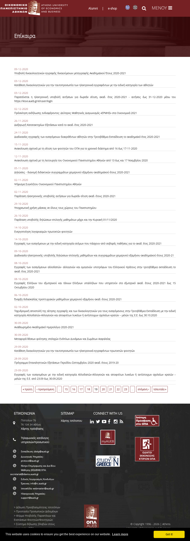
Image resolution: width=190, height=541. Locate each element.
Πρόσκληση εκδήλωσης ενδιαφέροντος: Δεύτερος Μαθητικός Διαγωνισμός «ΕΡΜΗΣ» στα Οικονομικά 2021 (75, 113)
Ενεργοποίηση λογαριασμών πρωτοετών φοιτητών (43, 231)
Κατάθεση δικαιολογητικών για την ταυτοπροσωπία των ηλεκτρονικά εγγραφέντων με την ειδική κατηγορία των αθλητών (83, 85)
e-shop (112, 8)
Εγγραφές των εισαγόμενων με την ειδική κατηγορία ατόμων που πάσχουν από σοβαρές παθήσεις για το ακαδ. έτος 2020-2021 (88, 243)
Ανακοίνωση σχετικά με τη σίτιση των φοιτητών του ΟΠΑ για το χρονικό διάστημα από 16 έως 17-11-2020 (75, 148)
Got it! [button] (169, 534)
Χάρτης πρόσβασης (32, 428)
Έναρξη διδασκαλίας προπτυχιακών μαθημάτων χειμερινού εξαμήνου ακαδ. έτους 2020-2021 (68, 299)
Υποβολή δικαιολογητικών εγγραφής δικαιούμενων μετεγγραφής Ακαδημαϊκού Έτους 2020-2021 (70, 73)
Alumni (93, 8)
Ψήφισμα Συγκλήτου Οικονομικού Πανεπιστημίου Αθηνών (47, 184)
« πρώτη (27, 389)
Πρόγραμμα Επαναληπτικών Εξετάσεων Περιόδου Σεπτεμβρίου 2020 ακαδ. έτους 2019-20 (66, 362)
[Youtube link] (105, 422)
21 (110, 389)
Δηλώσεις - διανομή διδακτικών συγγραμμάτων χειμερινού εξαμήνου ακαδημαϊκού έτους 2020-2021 (72, 172)
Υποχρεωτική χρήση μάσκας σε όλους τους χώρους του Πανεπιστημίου (55, 208)
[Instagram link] (117, 422)
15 (66, 389)
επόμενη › (143, 389)
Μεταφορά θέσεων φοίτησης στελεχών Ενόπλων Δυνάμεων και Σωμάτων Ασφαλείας (62, 339)
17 (81, 389)
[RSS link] (123, 422)
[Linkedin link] (93, 422)
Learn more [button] (120, 534)
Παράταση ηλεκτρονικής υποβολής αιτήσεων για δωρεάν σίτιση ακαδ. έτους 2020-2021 (65, 196)
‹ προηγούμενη (45, 389)
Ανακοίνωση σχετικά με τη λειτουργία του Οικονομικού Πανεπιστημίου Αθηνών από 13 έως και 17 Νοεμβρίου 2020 (81, 160)
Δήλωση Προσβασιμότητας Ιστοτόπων (38, 507)
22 (118, 389)
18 (88, 389)
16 (73, 389)
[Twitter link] (99, 422)
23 (125, 389)
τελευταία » (159, 389)
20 (103, 389)
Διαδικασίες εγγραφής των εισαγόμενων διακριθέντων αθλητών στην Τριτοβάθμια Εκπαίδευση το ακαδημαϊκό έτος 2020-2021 (87, 137)
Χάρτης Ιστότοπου (71, 420)
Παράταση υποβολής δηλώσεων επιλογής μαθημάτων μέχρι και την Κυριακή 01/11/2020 (65, 219)
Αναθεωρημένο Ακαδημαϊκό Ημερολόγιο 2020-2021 (44, 327)
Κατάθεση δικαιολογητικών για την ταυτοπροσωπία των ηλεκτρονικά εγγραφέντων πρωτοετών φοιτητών (74, 350)
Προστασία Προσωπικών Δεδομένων (37, 511)
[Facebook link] (111, 422)
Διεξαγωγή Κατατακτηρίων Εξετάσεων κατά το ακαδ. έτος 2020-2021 (53, 125)
